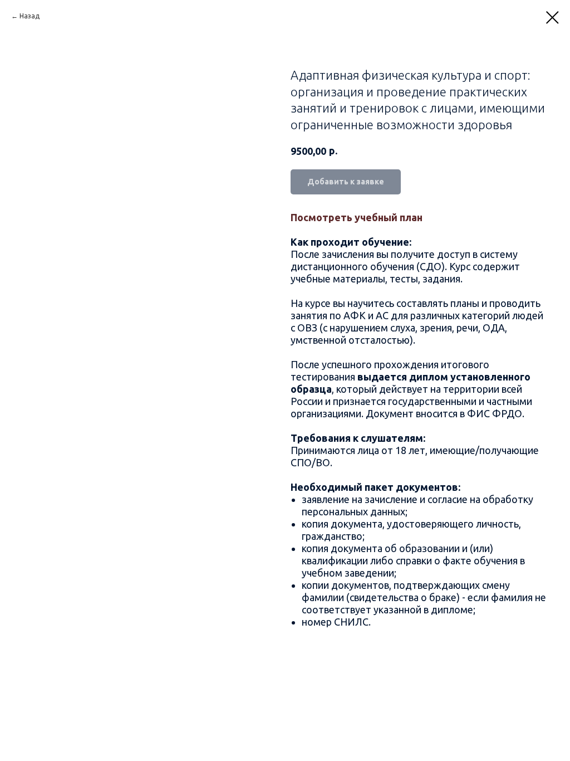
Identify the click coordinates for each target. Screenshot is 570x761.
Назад (29, 15)
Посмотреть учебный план (356, 217)
